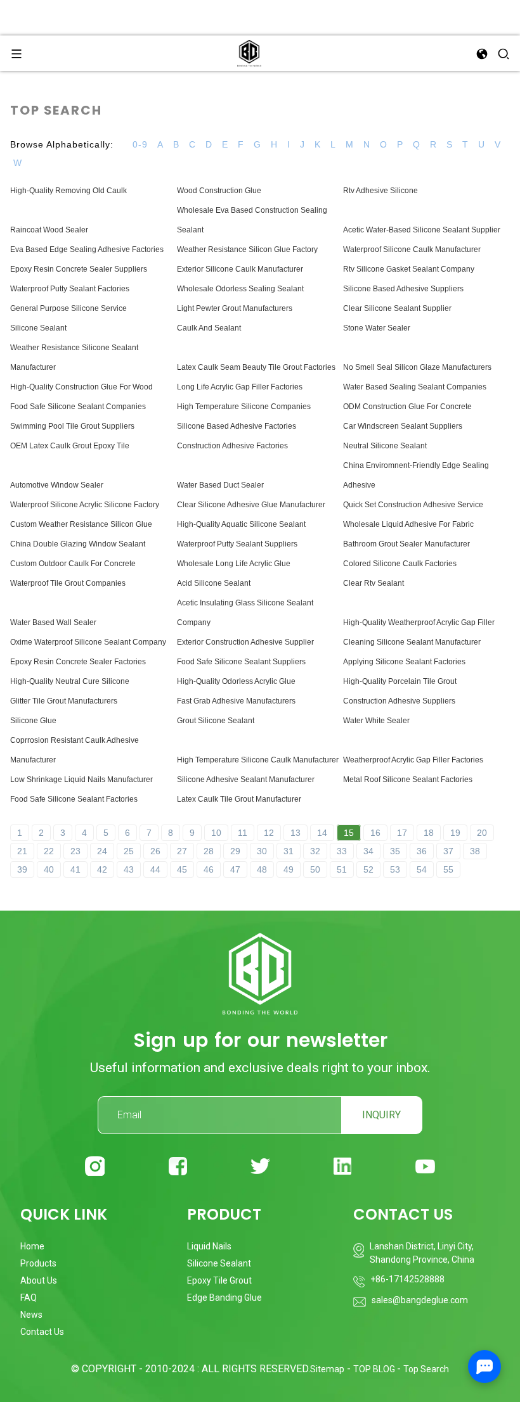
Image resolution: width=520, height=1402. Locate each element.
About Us (38, 1280)
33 (342, 851)
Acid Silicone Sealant (213, 583)
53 (395, 869)
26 (155, 851)
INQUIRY (381, 1115)
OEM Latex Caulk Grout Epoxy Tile (69, 445)
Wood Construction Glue (219, 190)
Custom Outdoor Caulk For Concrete (73, 563)
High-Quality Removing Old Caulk (68, 190)
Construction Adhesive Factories (232, 445)
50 (315, 869)
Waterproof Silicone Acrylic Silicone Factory (84, 504)
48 (262, 869)
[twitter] (260, 1166)
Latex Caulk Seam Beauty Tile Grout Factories (256, 367)
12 (269, 833)
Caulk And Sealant (209, 328)
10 (216, 833)
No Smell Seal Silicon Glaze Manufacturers (417, 367)
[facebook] (178, 1166)
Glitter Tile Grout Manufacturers (63, 701)
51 (342, 869)
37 (448, 851)
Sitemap (327, 1369)
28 (209, 851)
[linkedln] (343, 1166)
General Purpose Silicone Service (68, 308)
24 (102, 851)
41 (75, 869)
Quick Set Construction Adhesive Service (413, 504)
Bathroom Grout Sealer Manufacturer (406, 544)
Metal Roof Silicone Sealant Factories (407, 779)
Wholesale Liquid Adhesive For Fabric (408, 524)
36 (422, 851)
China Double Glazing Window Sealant (77, 544)
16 (375, 833)
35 (395, 851)
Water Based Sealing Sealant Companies (414, 386)
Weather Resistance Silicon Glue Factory (247, 249)
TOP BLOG (375, 1369)
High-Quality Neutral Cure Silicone (69, 681)
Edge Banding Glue (224, 1297)
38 (475, 851)
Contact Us (42, 1332)
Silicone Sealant (38, 328)
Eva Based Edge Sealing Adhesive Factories (87, 249)
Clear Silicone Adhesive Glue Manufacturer (251, 504)
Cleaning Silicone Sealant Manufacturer (412, 642)
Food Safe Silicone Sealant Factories (74, 799)
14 (322, 833)
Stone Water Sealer (376, 328)
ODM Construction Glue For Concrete (407, 406)
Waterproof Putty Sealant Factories (69, 288)
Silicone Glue (33, 720)
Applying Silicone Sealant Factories (404, 661)
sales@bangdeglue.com (420, 1300)
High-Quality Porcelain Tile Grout (400, 681)
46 (209, 869)
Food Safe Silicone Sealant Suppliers (241, 661)
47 (235, 869)
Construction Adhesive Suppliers (399, 701)
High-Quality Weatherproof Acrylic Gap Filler (419, 622)
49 (288, 869)
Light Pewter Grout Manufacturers (234, 308)
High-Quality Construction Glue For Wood (81, 386)
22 (49, 851)
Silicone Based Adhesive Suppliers (403, 288)
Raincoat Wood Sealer (49, 229)
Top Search (426, 1369)
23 (75, 851)
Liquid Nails (209, 1246)
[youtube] (425, 1166)
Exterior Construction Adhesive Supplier (245, 642)
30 (262, 851)
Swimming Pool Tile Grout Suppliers (72, 426)
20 (482, 833)
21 (22, 851)
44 (155, 869)
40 (49, 869)
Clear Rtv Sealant (373, 583)
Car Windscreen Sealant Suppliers (402, 426)
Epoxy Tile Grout (219, 1280)
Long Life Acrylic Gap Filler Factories (239, 386)
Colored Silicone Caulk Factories (400, 563)
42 (102, 869)
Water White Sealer (376, 720)
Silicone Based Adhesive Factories (236, 426)
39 (22, 869)
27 (182, 851)
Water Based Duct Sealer (220, 485)
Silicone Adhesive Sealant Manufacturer (246, 779)
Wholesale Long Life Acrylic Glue (233, 563)
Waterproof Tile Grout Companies (68, 583)
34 (368, 851)
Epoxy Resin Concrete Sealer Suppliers (78, 269)
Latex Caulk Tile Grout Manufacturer (239, 799)
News (31, 1315)
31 (288, 851)
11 (242, 833)
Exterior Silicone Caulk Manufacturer (240, 269)
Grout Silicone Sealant (215, 720)
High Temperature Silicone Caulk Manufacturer (258, 759)
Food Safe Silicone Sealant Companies (78, 406)
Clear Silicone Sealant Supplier (397, 308)
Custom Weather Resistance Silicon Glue (81, 524)
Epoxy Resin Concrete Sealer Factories (78, 661)
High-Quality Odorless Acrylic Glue (236, 681)
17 (402, 833)
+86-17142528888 (407, 1279)
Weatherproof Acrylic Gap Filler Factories (413, 759)
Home (32, 1246)
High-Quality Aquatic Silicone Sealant (241, 524)
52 (368, 869)
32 (315, 851)
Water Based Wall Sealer (53, 622)
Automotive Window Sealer (56, 485)
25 (129, 851)
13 (295, 833)
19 (455, 833)
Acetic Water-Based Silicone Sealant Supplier (421, 229)
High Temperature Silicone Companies (244, 406)
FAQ (28, 1297)
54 (422, 869)
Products (38, 1263)
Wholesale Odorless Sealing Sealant (240, 288)
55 (448, 869)
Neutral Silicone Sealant (385, 445)
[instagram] (95, 1166)
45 (182, 869)
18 (429, 833)
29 (235, 851)
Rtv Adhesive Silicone (380, 190)
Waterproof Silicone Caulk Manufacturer (412, 249)
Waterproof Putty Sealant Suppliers (237, 544)
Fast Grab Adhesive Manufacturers (236, 701)
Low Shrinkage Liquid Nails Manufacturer (81, 779)
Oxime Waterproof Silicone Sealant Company (88, 642)
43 (129, 869)
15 (349, 833)
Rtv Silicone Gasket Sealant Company (408, 269)
